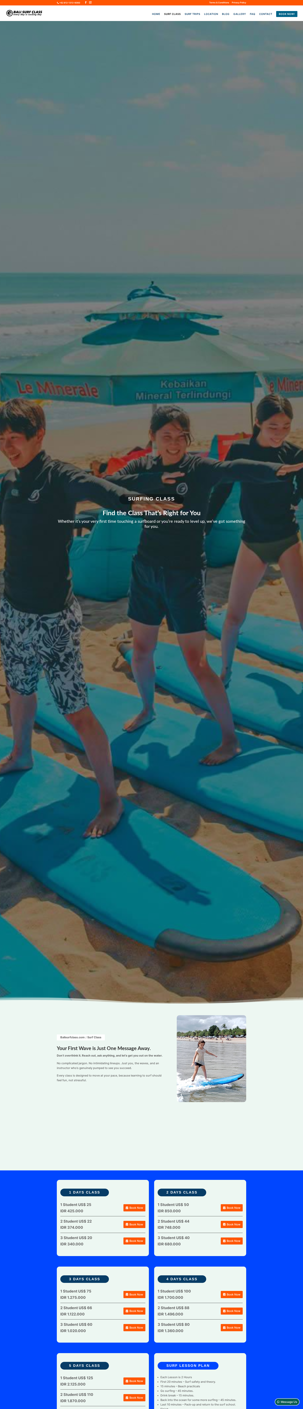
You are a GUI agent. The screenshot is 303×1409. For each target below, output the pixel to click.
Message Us (289, 1402)
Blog (226, 14)
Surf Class (172, 14)
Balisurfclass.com (72, 1037)
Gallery (239, 14)
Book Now (136, 1207)
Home (156, 14)
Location (211, 14)
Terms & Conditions (219, 3)
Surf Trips (192, 14)
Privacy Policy (239, 3)
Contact (265, 14)
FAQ (252, 14)
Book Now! (287, 13)
